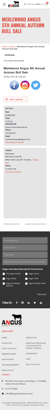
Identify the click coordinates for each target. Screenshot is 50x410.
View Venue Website (13, 172)
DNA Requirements (10, 365)
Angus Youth (34, 278)
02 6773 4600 (11, 388)
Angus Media (11, 278)
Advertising (31, 353)
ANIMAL (38, 4)
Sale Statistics (33, 364)
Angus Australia (20, 403)
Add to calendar (16, 99)
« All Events (9, 54)
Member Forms (9, 354)
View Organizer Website (14, 142)
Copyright (26, 405)
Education (7, 343)
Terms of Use (16, 405)
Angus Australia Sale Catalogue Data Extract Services (36, 345)
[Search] (25, 4)
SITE (29, 4)
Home (4, 46)
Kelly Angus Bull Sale (12, 224)
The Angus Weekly (13, 273)
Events (12, 46)
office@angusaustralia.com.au (19, 393)
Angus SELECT (8, 370)
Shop (28, 359)
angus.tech (31, 337)
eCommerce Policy (37, 405)
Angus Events (34, 273)
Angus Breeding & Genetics (13, 284)
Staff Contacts (9, 348)
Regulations (8, 359)
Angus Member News (37, 283)
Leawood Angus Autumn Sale (35, 224)
